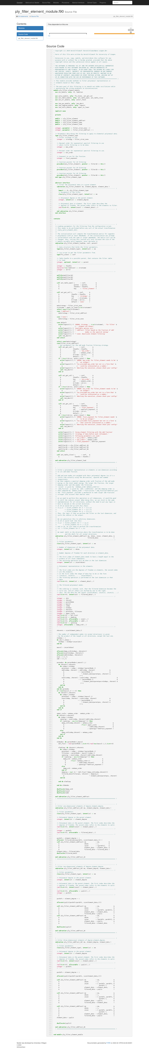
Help (49, 36)
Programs (103, 3)
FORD (108, 1043)
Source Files (46, 3)
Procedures (65, 3)
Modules (56, 3)
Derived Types (92, 3)
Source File (35, 16)
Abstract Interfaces (78, 3)
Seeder (20, 2)
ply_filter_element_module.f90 (28, 38)
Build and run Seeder (32, 3)
